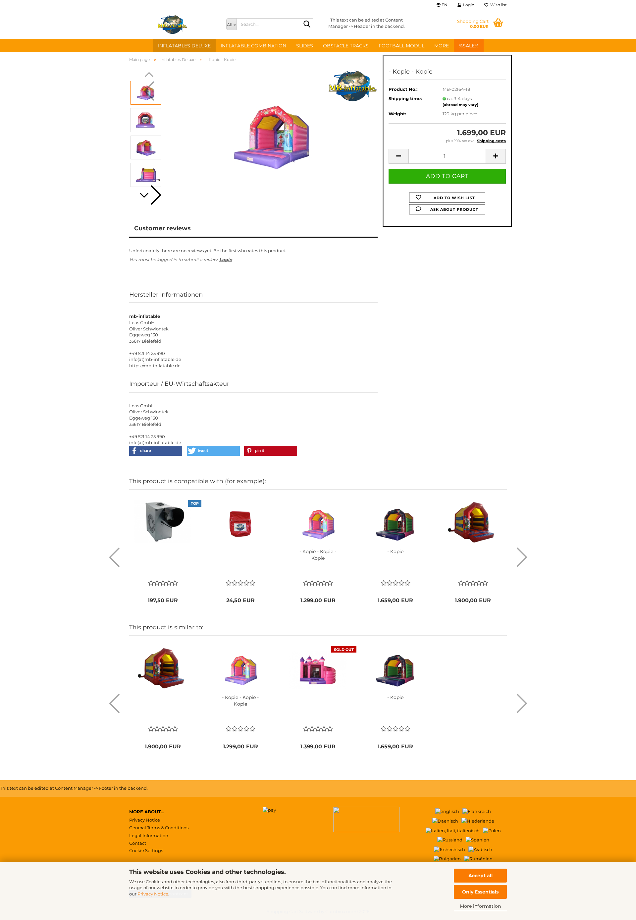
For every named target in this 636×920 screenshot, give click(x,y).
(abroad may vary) (460, 104)
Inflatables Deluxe (184, 46)
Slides (304, 46)
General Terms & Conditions (158, 827)
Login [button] (467, 4)
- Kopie (395, 551)
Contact (137, 843)
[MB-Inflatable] (172, 24)
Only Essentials (480, 892)
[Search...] (306, 24)
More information (480, 906)
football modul (401, 46)
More (441, 46)
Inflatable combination (253, 46)
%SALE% (469, 46)
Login (225, 259)
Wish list (497, 4)
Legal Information (148, 835)
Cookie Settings (146, 850)
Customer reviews (162, 228)
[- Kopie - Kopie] (272, 133)
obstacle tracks (346, 46)
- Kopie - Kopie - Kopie (317, 554)
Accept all (480, 876)
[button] (442, 5)
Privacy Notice (152, 893)
